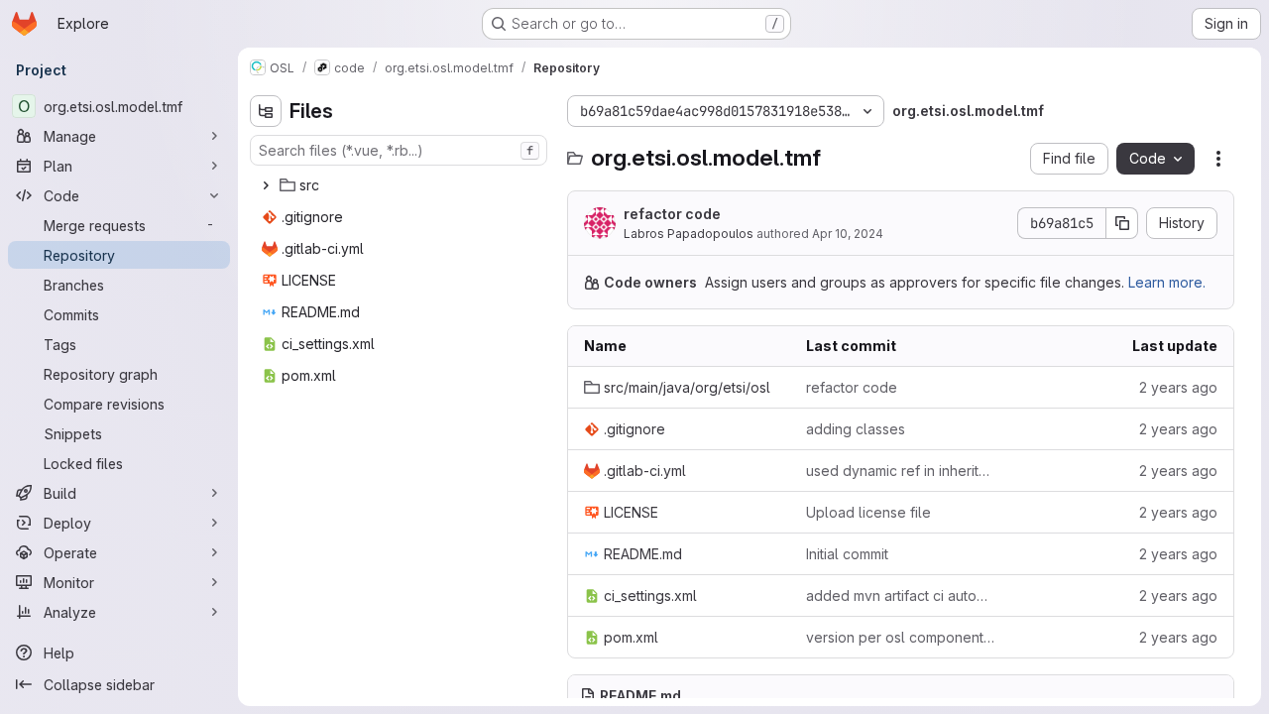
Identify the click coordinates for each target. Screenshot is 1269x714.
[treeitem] (400, 185)
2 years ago (1178, 387)
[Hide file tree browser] (266, 111)
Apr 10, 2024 (847, 233)
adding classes (855, 428)
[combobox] (398, 150)
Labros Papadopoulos (688, 233)
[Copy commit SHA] (1122, 223)
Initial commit (847, 553)
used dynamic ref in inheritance (901, 470)
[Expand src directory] (266, 185)
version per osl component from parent (901, 637)
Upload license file (868, 512)
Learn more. (1167, 282)
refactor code (672, 213)
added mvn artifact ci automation (901, 595)
